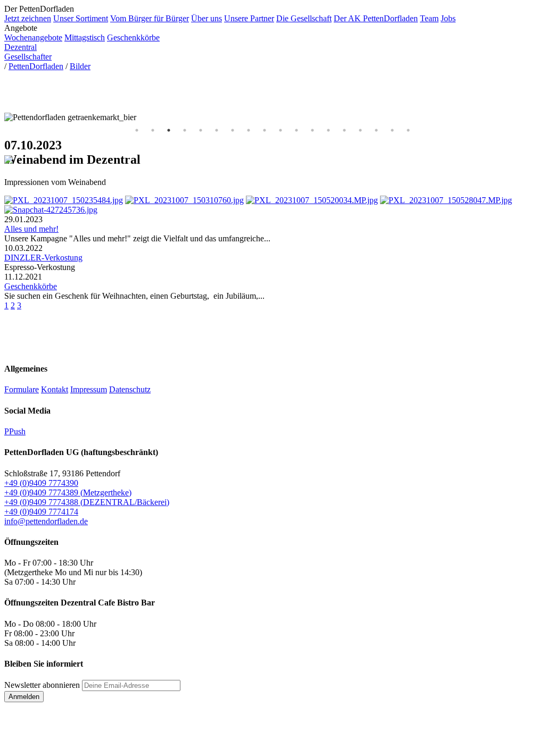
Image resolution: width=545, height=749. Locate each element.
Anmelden (24, 697)
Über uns (206, 18)
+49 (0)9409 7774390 (41, 482)
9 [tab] (264, 130)
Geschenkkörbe (133, 37)
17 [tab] (392, 130)
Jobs (448, 18)
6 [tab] (216, 130)
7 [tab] (232, 130)
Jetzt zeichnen (27, 18)
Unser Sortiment (80, 18)
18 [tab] (408, 130)
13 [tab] (328, 130)
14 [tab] (344, 130)
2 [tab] (152, 130)
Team (429, 18)
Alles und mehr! (31, 228)
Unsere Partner (249, 18)
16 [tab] (376, 130)
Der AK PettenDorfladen (376, 18)
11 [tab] (296, 130)
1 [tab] (136, 130)
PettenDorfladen (36, 66)
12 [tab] (312, 130)
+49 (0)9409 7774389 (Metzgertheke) (67, 492)
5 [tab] (200, 130)
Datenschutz (130, 389)
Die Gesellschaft (304, 18)
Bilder (80, 66)
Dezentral (20, 47)
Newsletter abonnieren (42, 684)
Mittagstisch (84, 37)
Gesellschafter (28, 56)
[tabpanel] (272, 117)
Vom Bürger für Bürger (149, 18)
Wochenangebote (33, 37)
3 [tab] (168, 130)
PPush (15, 431)
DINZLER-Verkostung (43, 257)
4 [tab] (184, 130)
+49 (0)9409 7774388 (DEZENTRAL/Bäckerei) (86, 502)
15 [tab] (360, 130)
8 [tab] (248, 130)
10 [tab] (280, 130)
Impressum (88, 389)
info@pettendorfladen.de (46, 521)
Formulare (21, 389)
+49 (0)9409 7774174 (41, 511)
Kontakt (54, 389)
